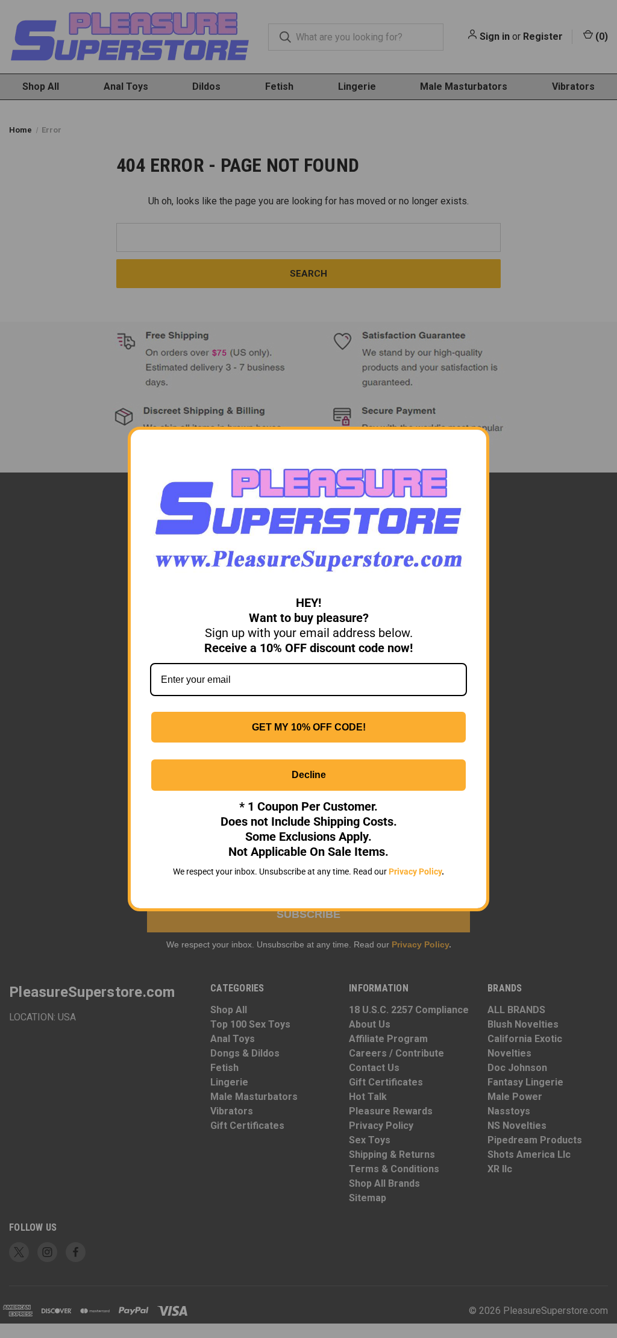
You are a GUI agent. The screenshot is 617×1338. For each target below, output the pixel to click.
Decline (309, 775)
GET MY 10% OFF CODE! (309, 727)
